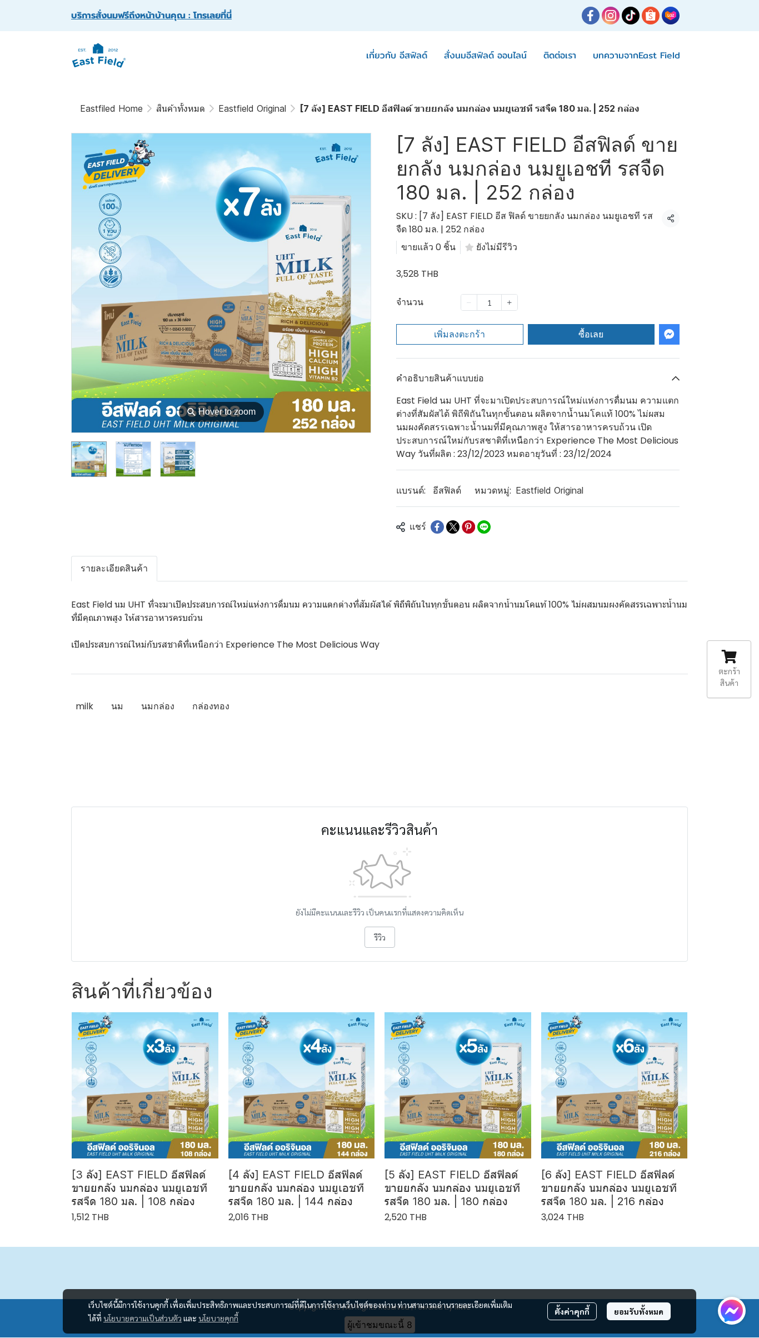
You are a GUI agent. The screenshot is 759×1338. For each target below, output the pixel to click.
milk (84, 706)
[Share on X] (453, 527)
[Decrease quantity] (469, 302)
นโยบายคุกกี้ (218, 1318)
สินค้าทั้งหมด (180, 108)
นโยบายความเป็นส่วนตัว (142, 1318)
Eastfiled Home (111, 108)
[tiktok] (631, 15)
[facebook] (591, 15)
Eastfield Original (252, 108)
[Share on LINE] (484, 527)
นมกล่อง (157, 706)
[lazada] (671, 15)
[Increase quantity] (509, 302)
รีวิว (380, 937)
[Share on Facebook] (437, 527)
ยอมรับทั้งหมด (638, 1311)
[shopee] (651, 15)
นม (117, 706)
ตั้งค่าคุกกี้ (572, 1311)
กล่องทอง (210, 706)
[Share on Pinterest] (468, 527)
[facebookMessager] (732, 1311)
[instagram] (611, 15)
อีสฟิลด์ (447, 490)
